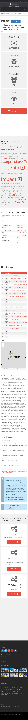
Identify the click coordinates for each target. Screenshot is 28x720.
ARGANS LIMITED (13, 310)
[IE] (21, 225)
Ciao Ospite (15, 1)
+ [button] (2, 344)
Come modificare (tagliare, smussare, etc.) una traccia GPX (14, 698)
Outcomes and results (15, 110)
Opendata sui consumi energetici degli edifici (11, 689)
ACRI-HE (10, 334)
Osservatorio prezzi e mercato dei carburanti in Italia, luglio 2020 (13, 703)
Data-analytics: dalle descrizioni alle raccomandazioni (13, 696)
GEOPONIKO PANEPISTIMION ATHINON (18, 299)
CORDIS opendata (10, 508)
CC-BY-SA (19, 368)
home (3, 13)
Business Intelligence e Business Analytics (10, 701)
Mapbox (2, 369)
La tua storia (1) (23, 1)
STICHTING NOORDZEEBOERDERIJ (17, 296)
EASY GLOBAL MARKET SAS (15, 313)
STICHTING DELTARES (14, 319)
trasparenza (8, 13)
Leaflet (2, 368)
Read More (13, 542)
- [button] (2, 346)
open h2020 (14, 13)
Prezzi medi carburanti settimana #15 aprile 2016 (11, 687)
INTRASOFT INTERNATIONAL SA (16, 287)
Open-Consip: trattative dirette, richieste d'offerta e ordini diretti (12, 694)
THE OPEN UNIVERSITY (14, 328)
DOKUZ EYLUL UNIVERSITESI (15, 325)
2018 (18, 240)
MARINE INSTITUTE (13, 275)
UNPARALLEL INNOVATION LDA (16, 307)
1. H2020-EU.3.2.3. (21, 232)
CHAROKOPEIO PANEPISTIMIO (16, 331)
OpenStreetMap (10, 368)
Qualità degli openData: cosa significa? (9, 691)
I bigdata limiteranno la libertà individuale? (10, 706)
